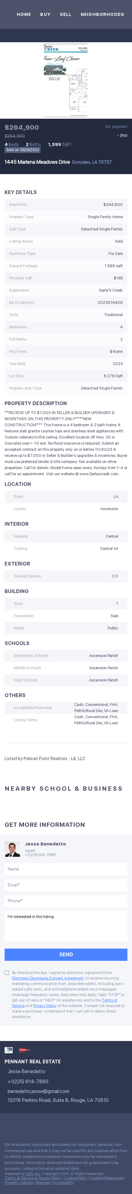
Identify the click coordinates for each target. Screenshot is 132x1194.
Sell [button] (66, 14)
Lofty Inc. (33, 1174)
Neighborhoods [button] (102, 14)
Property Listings (19, 1183)
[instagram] (32, 1124)
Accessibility (63, 1183)
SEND (66, 954)
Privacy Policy (44, 1006)
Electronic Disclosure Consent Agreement (47, 978)
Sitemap (43, 1183)
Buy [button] (45, 14)
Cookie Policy (75, 1178)
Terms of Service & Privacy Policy (33, 1178)
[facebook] (7, 1124)
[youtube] (44, 1124)
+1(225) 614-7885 (40, 855)
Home (24, 14)
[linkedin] (19, 1124)
